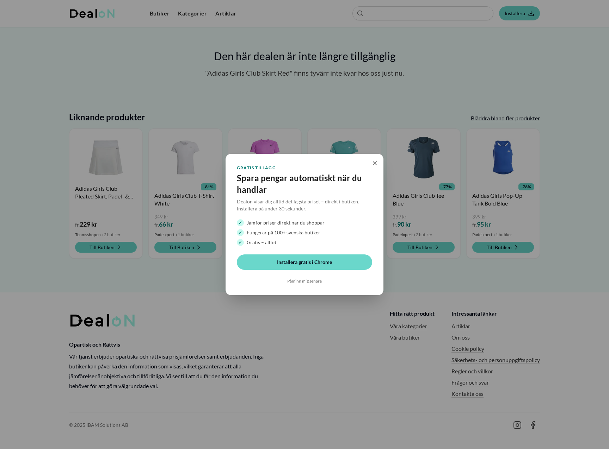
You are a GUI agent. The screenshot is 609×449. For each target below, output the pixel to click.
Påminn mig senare (304, 281)
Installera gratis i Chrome (304, 262)
